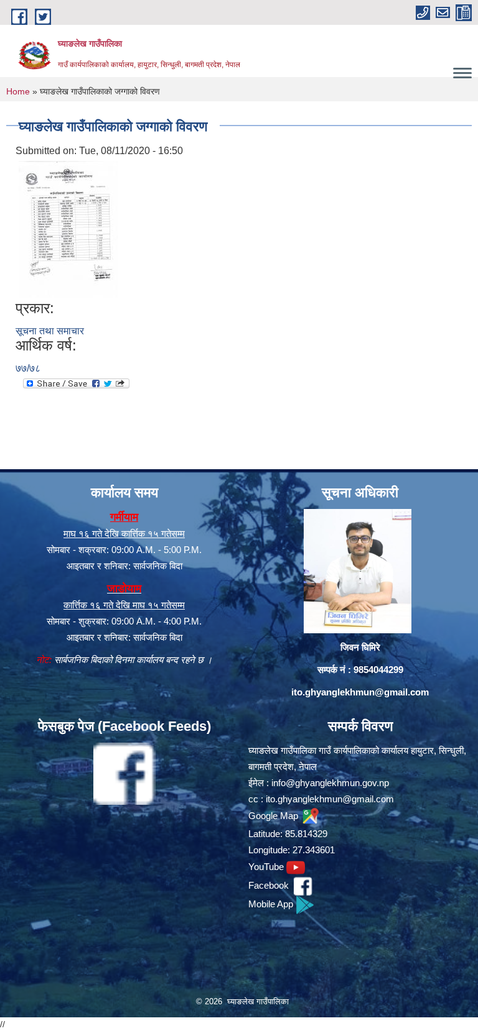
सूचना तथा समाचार (50, 331)
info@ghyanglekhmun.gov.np (330, 782)
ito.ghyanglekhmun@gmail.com (360, 692)
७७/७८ (28, 368)
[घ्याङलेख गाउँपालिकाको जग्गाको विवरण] (68, 229)
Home (18, 91)
